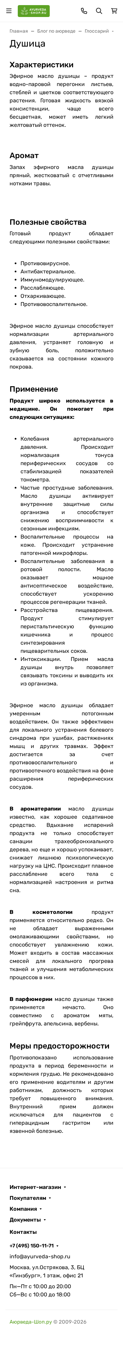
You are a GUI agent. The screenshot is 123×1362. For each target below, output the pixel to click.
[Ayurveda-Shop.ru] (34, 10)
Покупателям (28, 1198)
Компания (23, 1209)
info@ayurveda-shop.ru (40, 1256)
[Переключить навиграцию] (9, 10)
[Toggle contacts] (84, 10)
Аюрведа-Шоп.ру (31, 1322)
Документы (25, 1220)
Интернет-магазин (35, 1187)
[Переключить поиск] (99, 10)
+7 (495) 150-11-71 (32, 1246)
